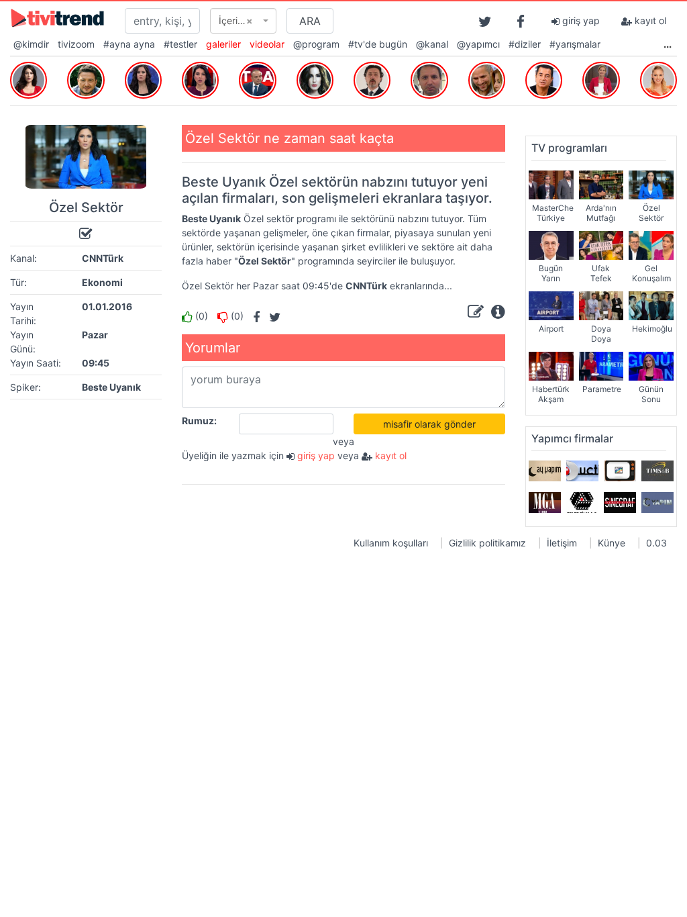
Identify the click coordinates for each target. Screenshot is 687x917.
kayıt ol (649, 20)
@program (316, 44)
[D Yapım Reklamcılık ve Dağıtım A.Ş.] (582, 470)
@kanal (432, 44)
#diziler (525, 44)
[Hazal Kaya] (28, 78)
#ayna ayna (129, 44)
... (668, 44)
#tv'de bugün (377, 44)
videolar (267, 44)
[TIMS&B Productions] (657, 470)
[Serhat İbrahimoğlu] (257, 78)
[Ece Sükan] (315, 78)
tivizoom (76, 44)
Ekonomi (102, 282)
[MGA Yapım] (545, 502)
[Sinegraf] (620, 502)
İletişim (562, 542)
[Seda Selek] (143, 78)
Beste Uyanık (111, 387)
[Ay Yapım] (545, 470)
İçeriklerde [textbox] (239, 20)
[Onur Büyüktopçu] (85, 78)
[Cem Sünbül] (486, 78)
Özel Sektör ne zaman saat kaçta (289, 138)
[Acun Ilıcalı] (543, 78)
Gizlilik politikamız (487, 542)
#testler (180, 44)
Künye (611, 542)
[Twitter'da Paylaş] (271, 316)
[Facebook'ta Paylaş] (253, 316)
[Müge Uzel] (658, 78)
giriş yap (580, 20)
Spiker (24, 387)
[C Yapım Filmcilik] (657, 502)
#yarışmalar (574, 44)
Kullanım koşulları (391, 542)
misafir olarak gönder (429, 424)
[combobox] (243, 21)
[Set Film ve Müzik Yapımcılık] (620, 470)
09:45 (95, 363)
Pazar (95, 334)
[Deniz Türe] (600, 78)
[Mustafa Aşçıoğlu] (372, 78)
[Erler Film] (582, 502)
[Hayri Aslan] (429, 78)
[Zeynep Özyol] (200, 78)
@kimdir (31, 44)
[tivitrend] (57, 17)
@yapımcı (478, 44)
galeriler (223, 44)
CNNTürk (102, 258)
